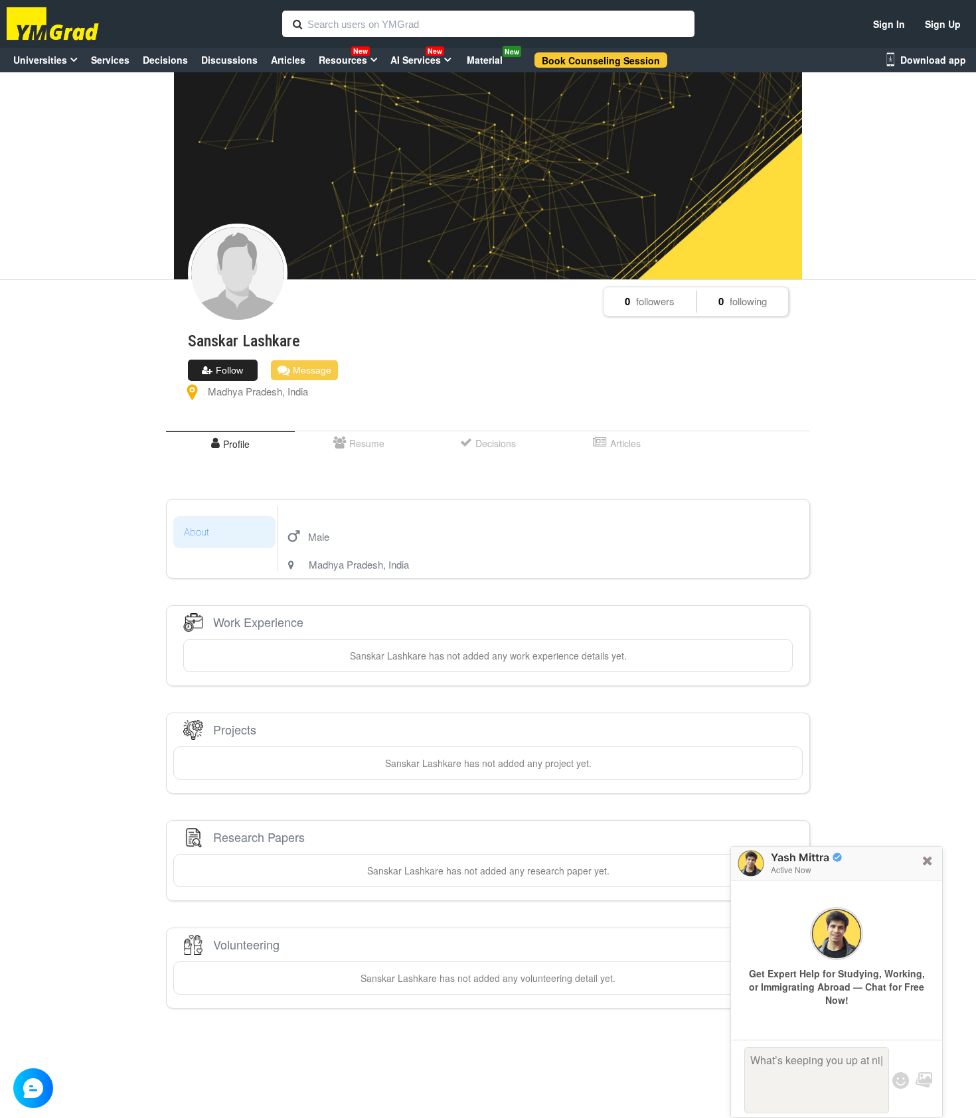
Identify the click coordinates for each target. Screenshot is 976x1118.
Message (310, 370)
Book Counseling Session (601, 60)
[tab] (230, 443)
